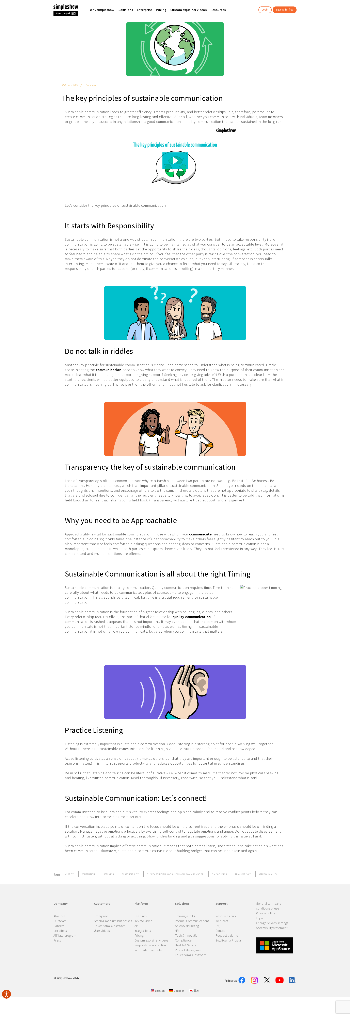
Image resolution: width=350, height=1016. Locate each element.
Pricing (139, 935)
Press (57, 940)
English (159, 991)
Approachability (268, 874)
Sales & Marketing (187, 926)
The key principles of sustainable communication (175, 874)
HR (177, 931)
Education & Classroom (109, 926)
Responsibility (130, 874)
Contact (221, 931)
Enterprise (101, 916)
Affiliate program (64, 935)
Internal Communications (192, 921)
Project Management (189, 950)
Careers (58, 926)
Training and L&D (186, 916)
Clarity (69, 874)
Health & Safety (185, 945)
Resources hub (226, 916)
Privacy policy (265, 913)
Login (265, 9)
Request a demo (227, 935)
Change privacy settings (272, 923)
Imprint (261, 918)
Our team (59, 921)
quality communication (192, 616)
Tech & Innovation (187, 935)
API (136, 926)
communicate (200, 534)
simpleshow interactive (150, 945)
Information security (148, 950)
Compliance (183, 940)
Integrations (142, 931)
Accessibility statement (272, 928)
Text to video (143, 921)
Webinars (222, 921)
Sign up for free (284, 9)
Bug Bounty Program (230, 940)
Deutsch (179, 991)
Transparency (243, 874)
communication (109, 369)
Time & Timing (219, 874)
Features (140, 916)
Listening (108, 874)
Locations (60, 931)
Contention (88, 874)
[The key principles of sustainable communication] (175, 49)
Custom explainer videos (151, 940)
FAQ (218, 926)
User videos (102, 931)
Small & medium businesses (113, 921)
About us (59, 916)
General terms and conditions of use (269, 905)
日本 (196, 991)
